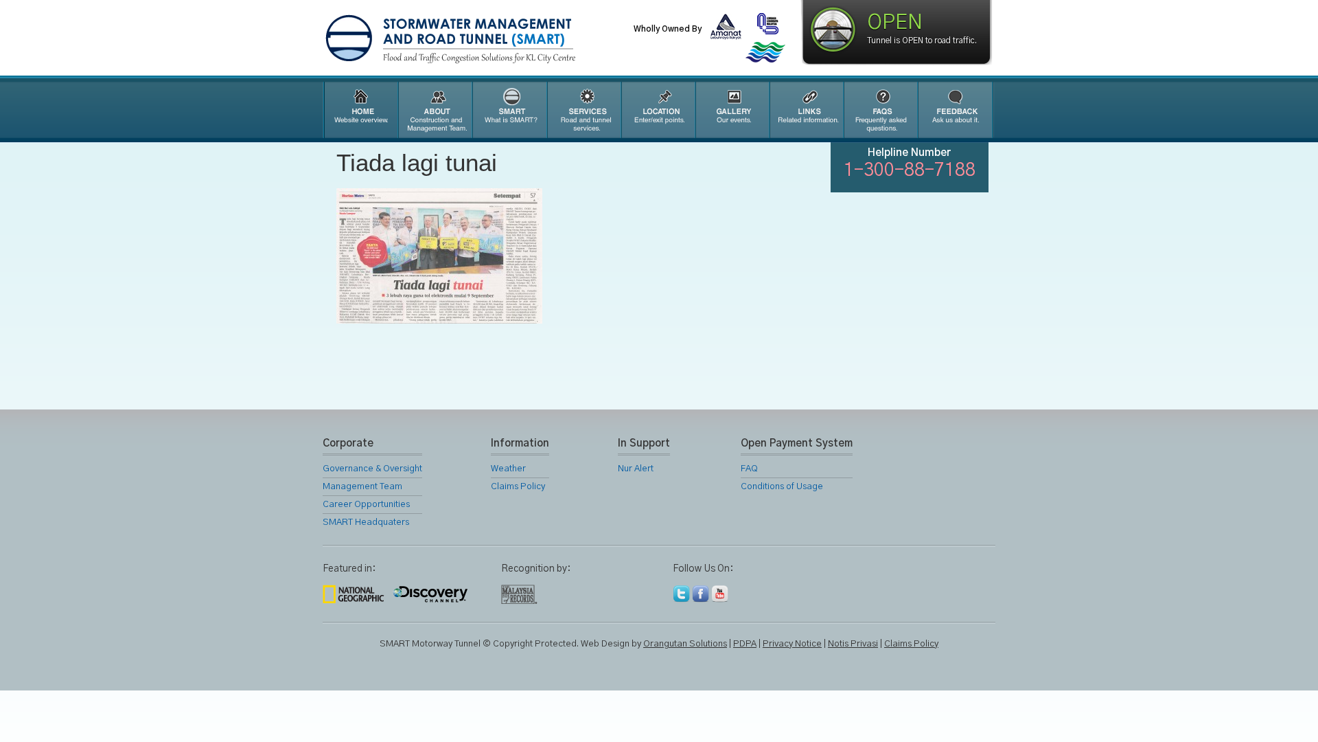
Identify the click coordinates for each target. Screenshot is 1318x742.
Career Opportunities (366, 504)
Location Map (658, 110)
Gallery (732, 110)
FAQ (880, 110)
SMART (509, 110)
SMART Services (583, 110)
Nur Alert (636, 468)
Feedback (955, 110)
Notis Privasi (853, 644)
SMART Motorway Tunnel (484, 39)
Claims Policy (518, 486)
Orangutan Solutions (685, 644)
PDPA (744, 644)
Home (360, 110)
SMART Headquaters (366, 522)
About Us (434, 110)
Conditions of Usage (782, 486)
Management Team (362, 486)
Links (806, 110)
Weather (508, 468)
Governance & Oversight (372, 468)
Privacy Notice (792, 644)
